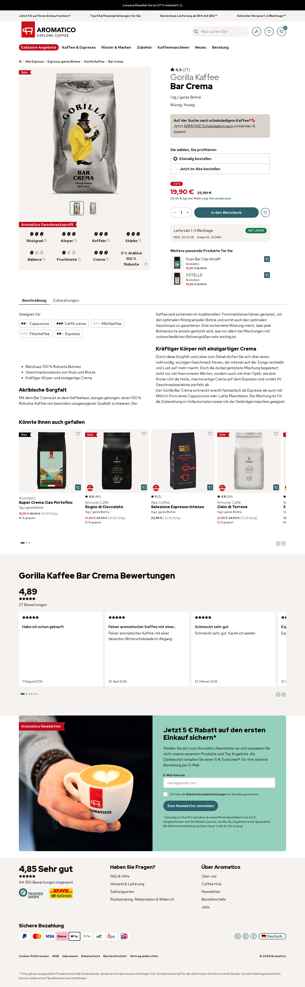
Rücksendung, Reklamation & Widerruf (142, 899)
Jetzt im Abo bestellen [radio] (199, 168)
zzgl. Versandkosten (216, 198)
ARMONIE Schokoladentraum (208, 126)
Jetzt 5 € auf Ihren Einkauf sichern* (45, 16)
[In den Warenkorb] (267, 259)
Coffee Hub (211, 883)
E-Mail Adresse (174, 775)
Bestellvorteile (213, 899)
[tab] (34, 300)
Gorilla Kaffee (94, 61)
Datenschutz (90, 956)
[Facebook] (253, 936)
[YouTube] (238, 936)
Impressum (70, 956)
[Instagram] (246, 936)
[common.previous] (278, 543)
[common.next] (283, 543)
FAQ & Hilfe (119, 876)
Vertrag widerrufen (144, 956)
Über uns (209, 876)
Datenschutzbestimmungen (206, 794)
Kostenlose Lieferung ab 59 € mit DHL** (188, 16)
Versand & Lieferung (127, 883)
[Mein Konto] (256, 31)
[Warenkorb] (281, 31)
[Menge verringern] (175, 212)
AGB (55, 956)
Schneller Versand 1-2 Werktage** (261, 16)
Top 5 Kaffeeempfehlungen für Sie (115, 16)
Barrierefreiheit (115, 956)
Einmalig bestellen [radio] (195, 158)
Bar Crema (115, 61)
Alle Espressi (35, 61)
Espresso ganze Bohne (64, 61)
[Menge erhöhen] (188, 212)
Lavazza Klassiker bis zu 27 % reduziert (151, 5)
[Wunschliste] (269, 31)
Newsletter (211, 891)
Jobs (205, 907)
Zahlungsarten (122, 891)
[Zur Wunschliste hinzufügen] (78, 434)
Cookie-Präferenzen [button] (34, 956)
